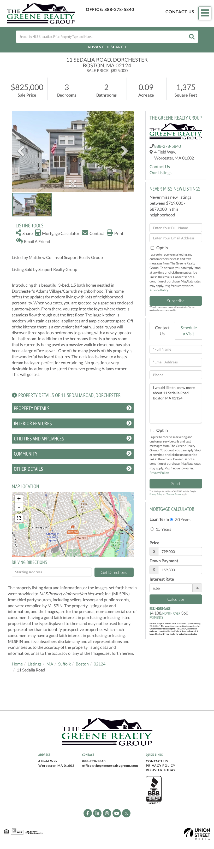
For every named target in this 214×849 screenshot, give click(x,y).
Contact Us (179, 11)
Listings (34, 663)
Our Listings (160, 172)
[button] (191, 37)
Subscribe (176, 300)
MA (49, 663)
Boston (82, 663)
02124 (99, 663)
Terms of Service (174, 494)
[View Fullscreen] (19, 518)
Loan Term (159, 519)
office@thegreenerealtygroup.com (110, 766)
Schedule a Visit (189, 330)
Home (17, 663)
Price (154, 542)
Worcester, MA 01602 (56, 766)
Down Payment (164, 560)
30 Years (182, 519)
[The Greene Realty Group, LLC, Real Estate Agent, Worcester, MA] (154, 790)
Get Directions (114, 572)
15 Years (163, 529)
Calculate (175, 599)
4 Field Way (47, 761)
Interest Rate (162, 578)
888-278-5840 (119, 9)
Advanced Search (107, 47)
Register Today (161, 770)
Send (175, 483)
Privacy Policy (159, 290)
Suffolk (64, 663)
